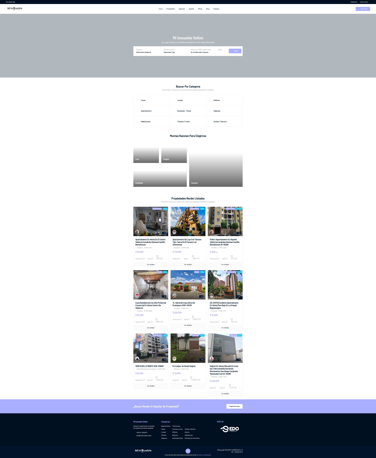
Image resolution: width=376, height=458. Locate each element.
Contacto (216, 9)
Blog (207, 9)
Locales (163, 432)
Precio (220, 49)
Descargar (363, 9)
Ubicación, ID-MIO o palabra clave (201, 49)
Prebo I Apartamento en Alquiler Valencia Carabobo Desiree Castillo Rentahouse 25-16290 (225, 242)
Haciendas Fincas (177, 438)
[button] (220, 53)
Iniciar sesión (364, 2)
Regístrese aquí (234, 406)
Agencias (182, 9)
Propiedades (170, 9)
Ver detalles (151, 264)
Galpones (164, 438)
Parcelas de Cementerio (192, 438)
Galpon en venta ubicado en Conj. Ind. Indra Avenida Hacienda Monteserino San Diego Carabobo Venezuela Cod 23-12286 (224, 370)
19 (239, 360)
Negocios (175, 435)
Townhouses (176, 426)
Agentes (191, 9)
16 (202, 360)
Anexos (187, 432)
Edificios (174, 432)
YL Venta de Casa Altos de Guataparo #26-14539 (184, 304)
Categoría (139, 49)
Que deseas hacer (169, 49)
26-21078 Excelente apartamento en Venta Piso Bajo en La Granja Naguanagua (224, 305)
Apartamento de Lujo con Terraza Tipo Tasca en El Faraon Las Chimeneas (187, 242)
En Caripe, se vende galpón (184, 366)
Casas (163, 429)
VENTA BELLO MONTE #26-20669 (149, 366)
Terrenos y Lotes (177, 429)
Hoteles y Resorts (190, 429)
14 (165, 360)
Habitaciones (189, 435)
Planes (200, 9)
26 (202, 233)
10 (165, 233)
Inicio (161, 9)
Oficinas (163, 435)
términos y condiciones (204, 455)
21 (239, 233)
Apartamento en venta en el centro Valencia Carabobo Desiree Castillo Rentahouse (150, 242)
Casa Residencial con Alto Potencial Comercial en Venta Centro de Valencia (150, 305)
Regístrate (354, 2)
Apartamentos (165, 426)
